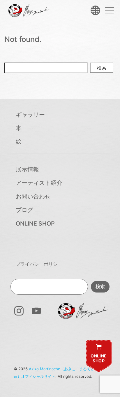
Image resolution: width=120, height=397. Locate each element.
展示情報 (27, 169)
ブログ (24, 209)
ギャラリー (30, 114)
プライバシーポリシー (39, 264)
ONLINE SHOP (35, 223)
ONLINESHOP (99, 358)
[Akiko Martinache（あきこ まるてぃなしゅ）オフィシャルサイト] (28, 10)
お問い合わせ (33, 196)
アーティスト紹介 (39, 182)
